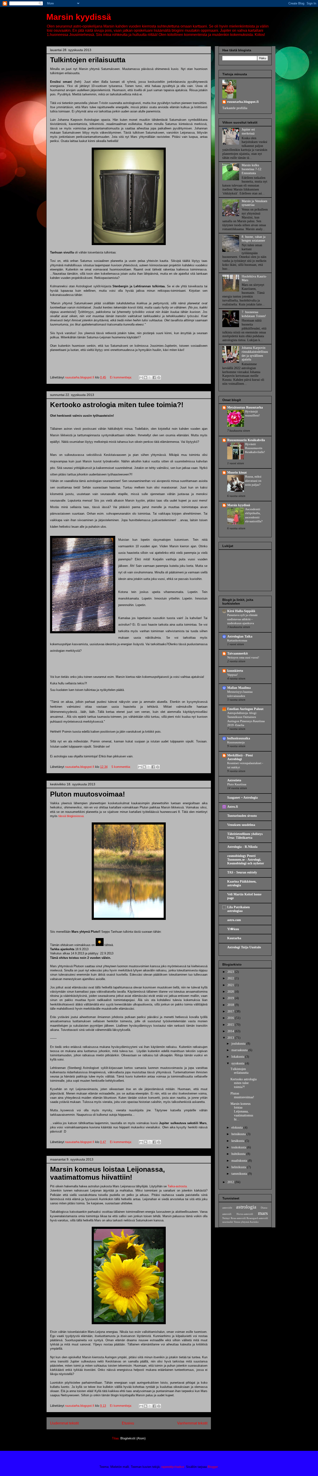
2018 (231, 1005)
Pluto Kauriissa (236, 784)
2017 (231, 1011)
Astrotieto (234, 780)
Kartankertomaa (237, 640)
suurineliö (227, 1221)
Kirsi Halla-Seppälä (241, 611)
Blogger (213, 1467)
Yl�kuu (233, 929)
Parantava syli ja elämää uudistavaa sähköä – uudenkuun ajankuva (242, 619)
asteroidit (227, 1207)
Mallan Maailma (239, 687)
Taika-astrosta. (178, 1186)
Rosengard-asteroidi (257, 1218)
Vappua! (232, 674)
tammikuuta (239, 1173)
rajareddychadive (172, 1467)
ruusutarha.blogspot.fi (243, 102)
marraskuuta (239, 1050)
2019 (231, 998)
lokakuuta (238, 1056)
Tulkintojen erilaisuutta (87, 60)
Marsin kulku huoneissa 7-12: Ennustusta (252, 169)
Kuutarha (234, 938)
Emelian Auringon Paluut (245, 709)
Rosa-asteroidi (238, 1218)
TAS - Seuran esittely (242, 872)
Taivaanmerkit (237, 653)
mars (263, 1213)
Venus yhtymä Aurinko (246, 1221)
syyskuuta (238, 1063)
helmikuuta (239, 1167)
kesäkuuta (238, 1141)
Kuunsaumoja (236, 742)
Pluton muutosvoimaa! (87, 794)
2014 (231, 1031)
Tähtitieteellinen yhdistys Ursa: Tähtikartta (245, 835)
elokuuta (237, 1127)
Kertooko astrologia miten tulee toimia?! (116, 405)
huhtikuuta (238, 1154)
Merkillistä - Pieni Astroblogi (240, 757)
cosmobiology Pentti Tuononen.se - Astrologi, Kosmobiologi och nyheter (245, 859)
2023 (231, 972)
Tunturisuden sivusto (242, 816)
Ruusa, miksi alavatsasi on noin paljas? (253, 480)
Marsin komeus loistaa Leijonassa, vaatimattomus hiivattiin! (107, 1173)
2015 (231, 1024)
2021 (231, 985)
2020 (231, 991)
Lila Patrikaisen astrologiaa (238, 909)
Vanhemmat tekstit (192, 1423)
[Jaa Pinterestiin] (158, 377)
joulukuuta (238, 1043)
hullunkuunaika (238, 738)
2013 (231, 1037)
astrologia (246, 1207)
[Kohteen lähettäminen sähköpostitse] (141, 377)
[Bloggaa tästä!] (145, 377)
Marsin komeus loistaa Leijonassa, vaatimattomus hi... (241, 1111)
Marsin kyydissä (78, 17)
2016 (231, 1018)
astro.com (234, 920)
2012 (231, 1182)
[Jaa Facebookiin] (154, 377)
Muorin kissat (237, 472)
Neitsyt (226, 1218)
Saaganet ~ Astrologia (242, 797)
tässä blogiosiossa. (71, 816)
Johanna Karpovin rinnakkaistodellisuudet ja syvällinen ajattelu (255, 353)
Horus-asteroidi (245, 1214)
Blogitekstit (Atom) (132, 1438)
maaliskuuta (239, 1160)
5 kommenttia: (122, 767)
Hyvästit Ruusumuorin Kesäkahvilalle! (255, 448)
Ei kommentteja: (121, 377)
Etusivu (128, 1423)
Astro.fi (232, 806)
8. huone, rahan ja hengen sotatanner (253, 239)
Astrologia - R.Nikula (242, 847)
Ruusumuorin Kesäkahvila (246, 440)
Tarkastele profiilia (234, 108)
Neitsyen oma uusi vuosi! (243, 657)
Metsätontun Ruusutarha (245, 407)
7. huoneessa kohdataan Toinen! (254, 314)
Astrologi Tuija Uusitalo (244, 947)
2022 (231, 978)
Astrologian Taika (239, 636)
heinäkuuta (239, 1134)
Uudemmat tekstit (64, 1423)
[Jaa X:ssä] (150, 377)
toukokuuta (239, 1147)
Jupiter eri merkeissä (248, 131)
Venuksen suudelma (241, 825)
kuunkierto (235, 670)
